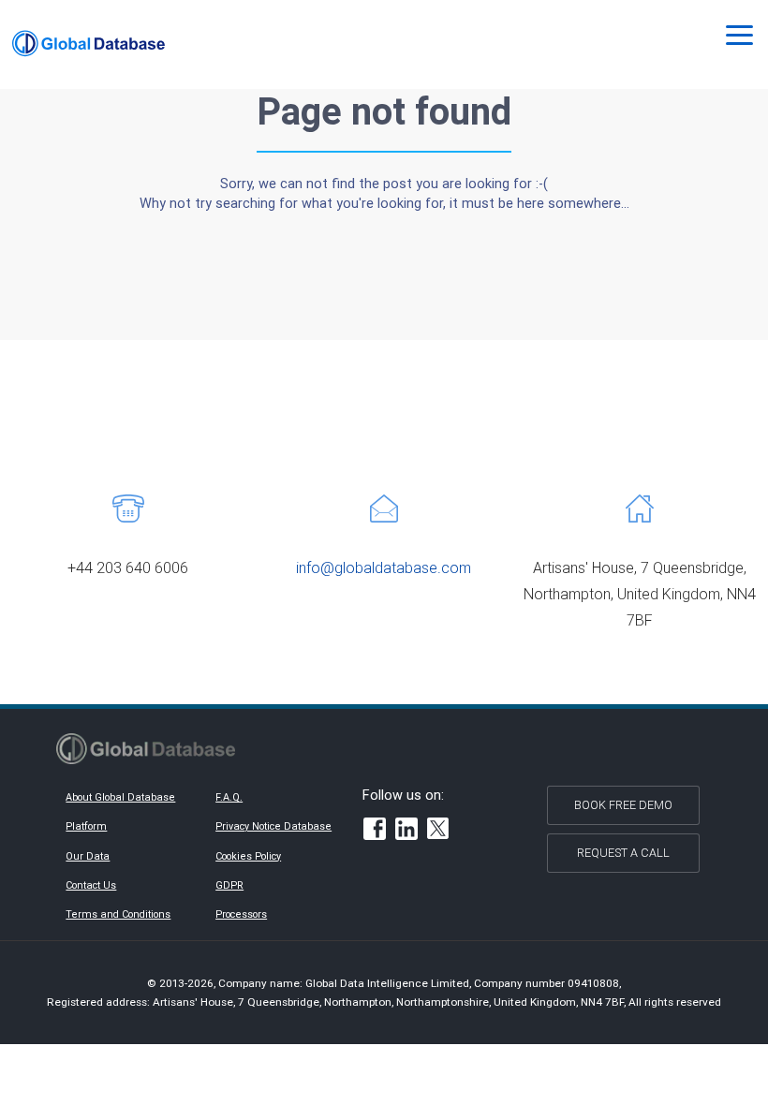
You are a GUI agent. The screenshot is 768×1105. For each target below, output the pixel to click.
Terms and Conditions (118, 914)
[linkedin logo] (406, 831)
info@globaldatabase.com (383, 567)
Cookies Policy (248, 855)
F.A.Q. (229, 796)
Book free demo (623, 805)
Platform (86, 825)
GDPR (229, 884)
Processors (241, 914)
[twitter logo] (438, 831)
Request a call (623, 853)
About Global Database (120, 796)
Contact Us (91, 884)
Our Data (88, 855)
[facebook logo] (374, 831)
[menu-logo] (88, 43)
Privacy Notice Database (273, 825)
